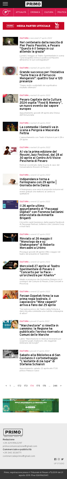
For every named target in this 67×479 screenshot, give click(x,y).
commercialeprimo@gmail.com (19, 456)
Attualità (21, 12)
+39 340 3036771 (12, 452)
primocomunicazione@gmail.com (20, 446)
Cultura (48, 12)
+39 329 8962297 (12, 443)
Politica (62, 12)
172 (19, 385)
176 (44, 385)
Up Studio (59, 463)
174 (32, 385)
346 (55, 385)
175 (38, 385)
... (14, 385)
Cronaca (35, 12)
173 (25, 385)
